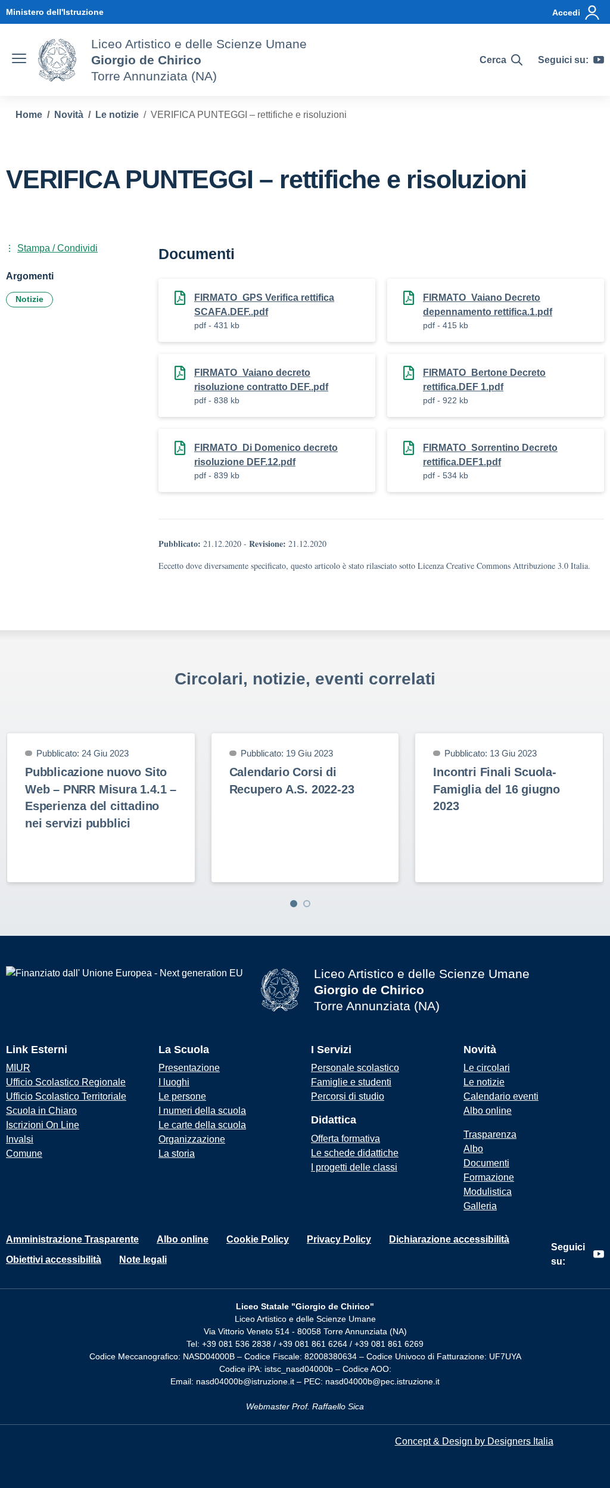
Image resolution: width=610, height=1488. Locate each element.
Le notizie (484, 1082)
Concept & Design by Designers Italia (474, 1441)
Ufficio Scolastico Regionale (66, 1082)
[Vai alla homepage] (57, 60)
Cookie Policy (257, 1239)
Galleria (480, 1206)
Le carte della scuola (202, 1125)
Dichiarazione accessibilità (449, 1239)
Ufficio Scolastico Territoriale (66, 1096)
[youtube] (598, 60)
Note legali (143, 1259)
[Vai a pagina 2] (306, 903)
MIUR (18, 1068)
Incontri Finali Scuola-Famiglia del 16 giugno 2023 (496, 789)
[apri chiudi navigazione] (19, 60)
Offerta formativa (345, 1139)
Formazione (488, 1177)
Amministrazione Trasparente (72, 1239)
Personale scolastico (355, 1068)
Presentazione (189, 1068)
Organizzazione (191, 1139)
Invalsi (19, 1139)
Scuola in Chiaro (41, 1111)
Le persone (182, 1096)
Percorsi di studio (347, 1096)
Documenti (486, 1163)
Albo (473, 1149)
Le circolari (486, 1068)
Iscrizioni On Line (42, 1125)
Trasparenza (489, 1134)
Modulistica (487, 1192)
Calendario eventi (501, 1096)
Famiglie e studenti (351, 1082)
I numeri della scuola (202, 1111)
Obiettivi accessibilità (53, 1259)
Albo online (487, 1111)
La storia (176, 1153)
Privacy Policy (339, 1239)
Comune (24, 1153)
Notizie (29, 299)
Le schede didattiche (355, 1153)
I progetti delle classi (354, 1167)
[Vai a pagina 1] (293, 903)
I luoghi (173, 1082)
